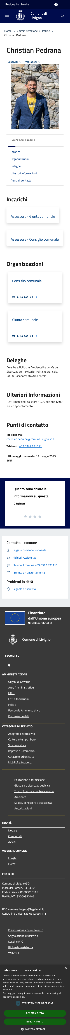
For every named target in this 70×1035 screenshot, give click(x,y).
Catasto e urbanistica (21, 756)
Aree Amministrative (21, 687)
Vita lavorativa (17, 745)
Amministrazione (27, 31)
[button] (35, 1029)
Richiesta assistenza (20, 947)
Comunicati (15, 836)
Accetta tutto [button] (35, 1013)
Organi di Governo (19, 682)
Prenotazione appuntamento (25, 930)
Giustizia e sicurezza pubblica (32, 785)
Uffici (11, 693)
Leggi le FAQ (15, 941)
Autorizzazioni (23, 808)
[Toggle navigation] (7, 15)
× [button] (66, 968)
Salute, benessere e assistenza (33, 802)
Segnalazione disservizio (23, 936)
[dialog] (35, 1000)
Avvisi (12, 842)
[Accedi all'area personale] (56, 4)
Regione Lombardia (17, 4)
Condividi (13, 62)
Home (7, 31)
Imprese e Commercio (21, 751)
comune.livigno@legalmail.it (26, 909)
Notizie (12, 830)
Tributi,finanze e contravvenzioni (34, 791)
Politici (46, 31)
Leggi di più (19, 996)
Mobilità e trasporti (20, 762)
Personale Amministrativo (24, 710)
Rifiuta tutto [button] (34, 1021)
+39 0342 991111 (30, 446)
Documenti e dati (18, 716)
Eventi (12, 864)
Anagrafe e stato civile (22, 734)
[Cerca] (62, 16)
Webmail (13, 953)
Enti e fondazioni (18, 699)
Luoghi (12, 858)
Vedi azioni (31, 62)
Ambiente (20, 797)
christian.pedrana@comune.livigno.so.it (30, 439)
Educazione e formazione (29, 780)
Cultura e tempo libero (22, 739)
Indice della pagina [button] (23, 140)
